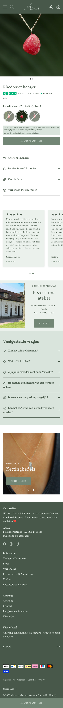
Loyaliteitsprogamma (15, 584)
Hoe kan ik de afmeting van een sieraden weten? (28, 385)
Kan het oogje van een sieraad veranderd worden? (28, 410)
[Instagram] (11, 543)
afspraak (24, 535)
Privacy (41, 680)
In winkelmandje (31, 703)
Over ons (8, 600)
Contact (7, 605)
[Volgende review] (33, 273)
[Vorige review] (30, 273)
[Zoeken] (12, 7)
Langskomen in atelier (15, 611)
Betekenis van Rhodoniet (21, 168)
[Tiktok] (18, 543)
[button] (28, 489)
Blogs (6, 563)
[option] (31, 463)
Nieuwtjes (8, 616)
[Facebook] (4, 543)
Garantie (32, 680)
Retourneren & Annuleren (18, 574)
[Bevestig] (58, 646)
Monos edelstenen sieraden (24, 695)
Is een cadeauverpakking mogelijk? (27, 397)
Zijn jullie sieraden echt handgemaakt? (30, 371)
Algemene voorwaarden (14, 680)
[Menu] (5, 7)
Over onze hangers (18, 157)
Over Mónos (14, 179)
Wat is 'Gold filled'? (18, 361)
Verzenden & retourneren (22, 189)
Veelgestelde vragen (14, 558)
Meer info (44, 323)
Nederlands (8, 689)
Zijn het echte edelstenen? (22, 350)
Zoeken (7, 579)
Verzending (9, 568)
